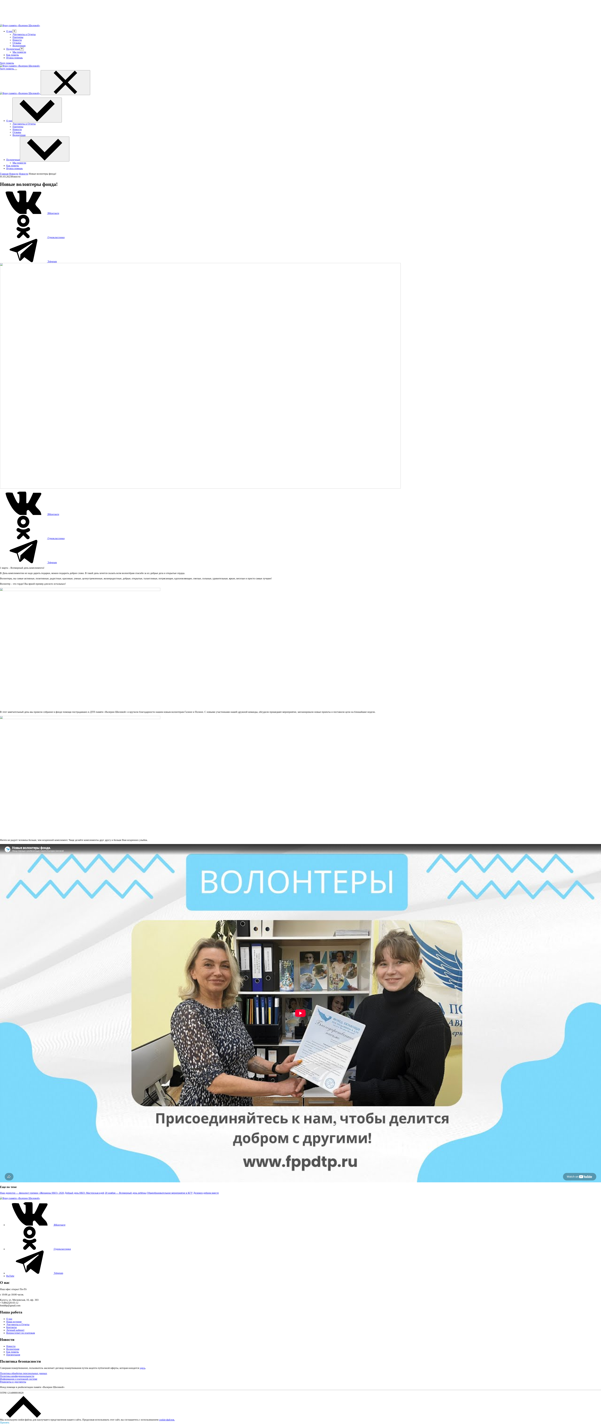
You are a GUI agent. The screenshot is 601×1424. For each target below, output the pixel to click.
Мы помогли (19, 52)
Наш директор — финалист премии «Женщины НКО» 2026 (32, 1193)
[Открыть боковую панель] (16, 69)
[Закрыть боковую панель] (65, 82)
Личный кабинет (15, 1330)
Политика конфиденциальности (17, 1376)
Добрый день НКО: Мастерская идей (84, 1193)
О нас (9, 1318)
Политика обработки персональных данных (23, 1373)
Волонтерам (19, 45)
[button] (14, 31)
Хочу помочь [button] (7, 63)
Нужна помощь (14, 57)
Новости (17, 40)
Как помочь (12, 55)
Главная (4, 173)
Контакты (11, 1327)
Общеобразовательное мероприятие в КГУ (170, 1193)
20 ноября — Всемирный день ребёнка (125, 1193)
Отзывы (17, 43)
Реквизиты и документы (13, 1381)
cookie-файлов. (167, 1419)
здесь (142, 1368)
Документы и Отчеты (24, 34)
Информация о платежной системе (18, 1379)
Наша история (13, 1321)
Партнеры (18, 37)
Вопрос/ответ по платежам (20, 1333)
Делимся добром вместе (206, 1193)
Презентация (13, 1354)
